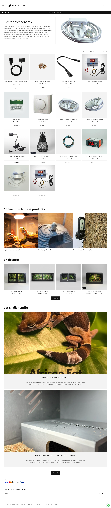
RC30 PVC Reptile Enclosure (94, 291)
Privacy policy (30, 504)
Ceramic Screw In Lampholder (42, 81)
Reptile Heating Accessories (12, 250)
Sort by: (85, 51)
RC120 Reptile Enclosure (16, 291)
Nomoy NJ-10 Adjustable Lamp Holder (17, 156)
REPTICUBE (9, 504)
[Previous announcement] (34, 12)
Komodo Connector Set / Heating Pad (68, 119)
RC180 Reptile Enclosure (42, 291)
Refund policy (23, 504)
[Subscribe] (29, 493)
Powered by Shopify (15, 504)
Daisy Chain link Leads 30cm (68, 81)
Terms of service (38, 504)
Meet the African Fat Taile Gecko (55, 377)
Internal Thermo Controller (42, 119)
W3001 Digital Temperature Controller (42, 193)
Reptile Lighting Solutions (46, 250)
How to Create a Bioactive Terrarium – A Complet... (55, 455)
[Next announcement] (76, 12)
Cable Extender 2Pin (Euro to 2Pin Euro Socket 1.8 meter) (16, 82)
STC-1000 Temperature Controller (94, 156)
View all (55, 298)
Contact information (54, 504)
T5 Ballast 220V (16, 193)
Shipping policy (45, 504)
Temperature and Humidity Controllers (85, 250)
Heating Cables (16, 119)
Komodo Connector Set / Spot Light (94, 119)
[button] (3, 5)
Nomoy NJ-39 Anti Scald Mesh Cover (42, 156)
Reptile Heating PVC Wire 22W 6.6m (68, 156)
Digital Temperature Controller (94, 81)
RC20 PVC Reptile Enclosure (68, 291)
